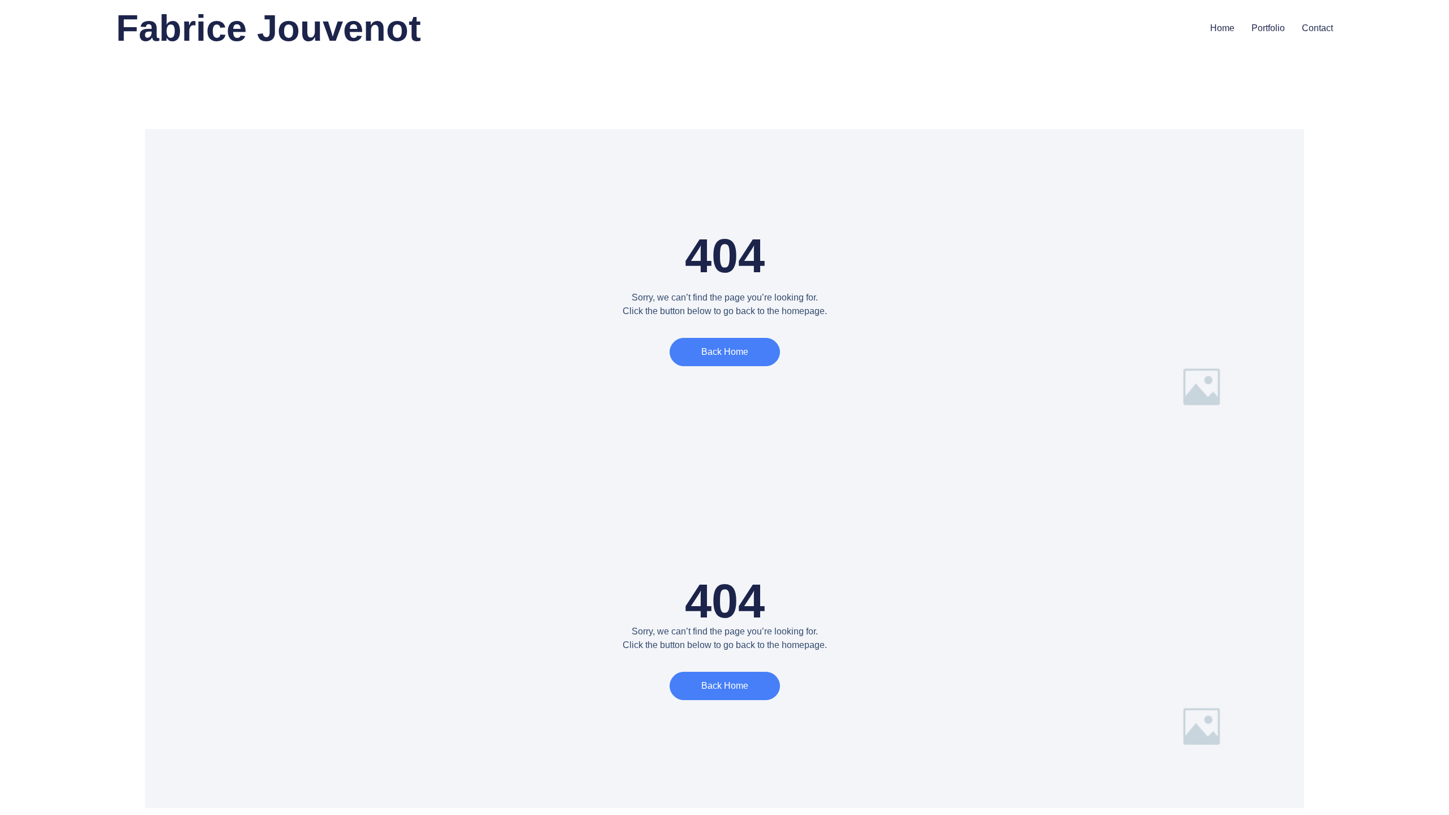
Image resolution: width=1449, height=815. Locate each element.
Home (1222, 28)
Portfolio (1268, 28)
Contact (1317, 28)
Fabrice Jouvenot (268, 28)
